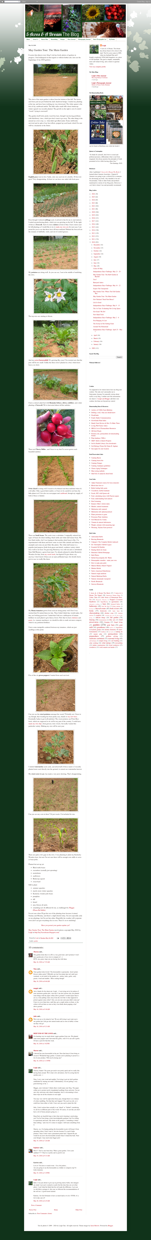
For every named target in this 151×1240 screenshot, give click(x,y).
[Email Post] (57, 938)
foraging (107, 622)
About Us (35, 39)
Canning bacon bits (97, 460)
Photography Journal (84, 39)
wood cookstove (114, 645)
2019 (93, 215)
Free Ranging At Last (100, 320)
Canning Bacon (96, 458)
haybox (112, 627)
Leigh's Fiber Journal (99, 76)
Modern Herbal (96, 568)
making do (119, 632)
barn (104, 604)
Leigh (30, 932)
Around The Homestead (100, 327)
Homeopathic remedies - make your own (104, 560)
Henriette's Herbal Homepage (100, 552)
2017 (93, 221)
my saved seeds (50, 554)
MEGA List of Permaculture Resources (103, 428)
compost (98, 615)
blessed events (101, 608)
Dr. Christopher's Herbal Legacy (101, 545)
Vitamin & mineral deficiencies (101, 522)
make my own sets (62, 227)
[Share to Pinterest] (70, 938)
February (97, 341)
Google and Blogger (103, 399)
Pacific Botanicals (96, 581)
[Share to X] (66, 938)
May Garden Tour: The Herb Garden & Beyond (105, 276)
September (97, 254)
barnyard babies (115, 604)
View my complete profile (97, 67)
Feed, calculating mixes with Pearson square (105, 496)
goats (30, 620)
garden (36, 941)
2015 (93, 227)
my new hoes (72, 716)
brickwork (103, 611)
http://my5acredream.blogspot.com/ (47, 932)
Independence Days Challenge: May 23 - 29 (106, 271)
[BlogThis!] (64, 938)
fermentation (102, 620)
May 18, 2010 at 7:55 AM (41, 962)
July (95, 260)
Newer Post (32, 1210)
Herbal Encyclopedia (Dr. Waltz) (101, 558)
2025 (93, 197)
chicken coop (109, 613)
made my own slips (35, 723)
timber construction (99, 645)
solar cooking (93, 643)
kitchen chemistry (110, 629)
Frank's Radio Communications (101, 418)
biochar (91, 608)
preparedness (94, 636)
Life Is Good (97, 302)
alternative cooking (94, 604)
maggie (35, 988)
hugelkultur (119, 627)
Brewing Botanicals (97, 539)
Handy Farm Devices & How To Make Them (105, 423)
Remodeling (54, 39)
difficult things (100, 617)
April (95, 335)
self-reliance (93, 641)
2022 (93, 206)
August (96, 257)
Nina (35, 969)
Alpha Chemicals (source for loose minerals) (105, 483)
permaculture (113, 634)
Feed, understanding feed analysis (101, 499)
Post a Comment (36, 1205)
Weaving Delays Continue (100, 78)
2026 (93, 194)
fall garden (114, 617)
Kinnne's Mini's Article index (100, 504)
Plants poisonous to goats (99, 514)
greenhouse (101, 627)
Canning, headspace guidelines (100, 466)
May (95, 266)
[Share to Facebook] (68, 938)
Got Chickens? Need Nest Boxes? (103, 299)
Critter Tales (93, 597)
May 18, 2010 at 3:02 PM (41, 1043)
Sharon (35, 1050)
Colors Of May (98, 268)
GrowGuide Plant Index (98, 420)
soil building (115, 641)
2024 (93, 200)
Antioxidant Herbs (97, 537)
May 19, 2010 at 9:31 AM (41, 1156)
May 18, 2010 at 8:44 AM (41, 981)
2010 (93, 242)
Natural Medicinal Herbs (99, 576)
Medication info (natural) (99, 509)
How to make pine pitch (98, 563)
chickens (75, 618)
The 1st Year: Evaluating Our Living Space (106, 308)
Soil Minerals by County (99, 520)
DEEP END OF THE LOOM (43, 1033)
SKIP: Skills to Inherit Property (101, 441)
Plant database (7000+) (98, 438)
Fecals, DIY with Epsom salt (100, 493)
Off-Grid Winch (96, 431)
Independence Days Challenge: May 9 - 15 (106, 305)
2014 (93, 230)
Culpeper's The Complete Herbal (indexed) (104, 542)
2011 (93, 239)
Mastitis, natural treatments (99, 506)
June (95, 263)
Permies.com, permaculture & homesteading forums (105, 435)
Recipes (62, 39)
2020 (93, 212)
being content (116, 606)
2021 (93, 209)
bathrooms (93, 606)
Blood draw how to (97, 485)
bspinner (36, 1147)
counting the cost (109, 615)
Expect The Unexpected (100, 288)
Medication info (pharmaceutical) (101, 512)
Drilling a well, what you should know (103, 412)
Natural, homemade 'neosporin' (101, 579)
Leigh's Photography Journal (101, 83)
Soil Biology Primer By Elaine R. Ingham (104, 446)
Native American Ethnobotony (100, 571)
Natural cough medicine (98, 573)
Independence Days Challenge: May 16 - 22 (106, 285)
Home (28, 39)
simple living (103, 641)
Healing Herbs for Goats (98, 550)
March (96, 338)
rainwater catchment (96, 638)
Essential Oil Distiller (98, 547)
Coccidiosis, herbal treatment (100, 491)
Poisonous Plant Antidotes (99, 517)
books (91, 610)
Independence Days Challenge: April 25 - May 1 (107, 330)
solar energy (106, 643)
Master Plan (44, 39)
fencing (92, 619)
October (96, 251)
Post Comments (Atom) (44, 1213)
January (96, 344)
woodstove (92, 647)
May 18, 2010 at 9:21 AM (41, 1026)
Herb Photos (95, 555)
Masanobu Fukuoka (101, 599)
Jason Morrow (95, 1226)
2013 (93, 233)
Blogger (110, 1226)
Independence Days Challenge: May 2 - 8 (106, 317)
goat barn (110, 625)
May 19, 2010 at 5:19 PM (41, 1173)
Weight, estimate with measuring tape (103, 525)
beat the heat (106, 606)
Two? (95, 279)
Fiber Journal (71, 39)
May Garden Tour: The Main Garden (41, 930)
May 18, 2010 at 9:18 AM (41, 1009)
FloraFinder (95, 415)
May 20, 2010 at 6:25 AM (41, 1201)
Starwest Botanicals (97, 584)
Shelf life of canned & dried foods (102, 474)
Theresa (36, 952)
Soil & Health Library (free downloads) (103, 443)
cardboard (63, 493)
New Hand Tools (98, 314)
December (97, 245)
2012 (93, 236)
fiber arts (112, 620)
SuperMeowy (104, 602)
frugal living (118, 622)
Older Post (79, 1210)
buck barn (116, 611)
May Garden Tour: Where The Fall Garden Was (106, 292)
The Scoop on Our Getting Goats (103, 324)
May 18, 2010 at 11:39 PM (41, 1061)
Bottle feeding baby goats (99, 488)
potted (41, 360)
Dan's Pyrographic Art (99, 39)
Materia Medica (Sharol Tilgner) (101, 566)
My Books (112, 39)
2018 (93, 218)
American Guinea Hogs (113, 595)
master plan (98, 634)
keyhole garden (96, 629)
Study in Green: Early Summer (101, 85)
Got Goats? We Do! (99, 311)
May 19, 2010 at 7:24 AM (41, 1141)
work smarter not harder (107, 647)
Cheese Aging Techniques (99, 468)
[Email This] (62, 938)
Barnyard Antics (98, 282)
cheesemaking (94, 613)
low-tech (111, 632)
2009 (93, 348)
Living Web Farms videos (99, 426)
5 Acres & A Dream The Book (99, 593)
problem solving (112, 636)
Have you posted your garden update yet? (55, 925)
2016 (93, 224)
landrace (103, 632)
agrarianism (115, 602)
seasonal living (113, 638)
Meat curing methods (97, 471)
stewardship (118, 643)
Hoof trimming (96, 501)
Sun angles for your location (100, 449)
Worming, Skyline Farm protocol (101, 527)
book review (114, 608)
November (97, 248)
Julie (35, 1016)
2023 (93, 203)
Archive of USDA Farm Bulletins (101, 410)
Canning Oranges (96, 463)
